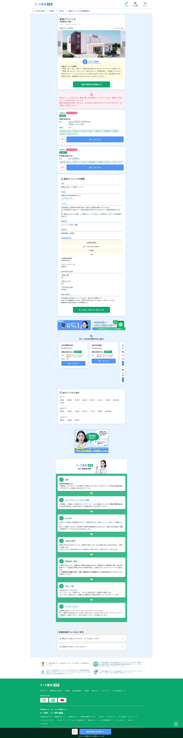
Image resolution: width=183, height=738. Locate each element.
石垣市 (61, 11)
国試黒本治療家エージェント (88, 716)
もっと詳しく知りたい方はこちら (91, 310)
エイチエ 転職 (121, 716)
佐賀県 (77, 400)
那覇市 (62, 420)
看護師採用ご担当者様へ (56, 690)
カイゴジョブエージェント (47, 720)
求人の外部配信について (119, 690)
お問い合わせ (94, 690)
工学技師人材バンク (73, 716)
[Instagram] (44, 700)
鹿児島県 (116, 400)
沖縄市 (69, 420)
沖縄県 (51, 11)
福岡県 (69, 400)
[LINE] (53, 700)
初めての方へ (43, 690)
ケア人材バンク (61, 720)
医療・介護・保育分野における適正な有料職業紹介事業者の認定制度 (120, 663)
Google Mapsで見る (67, 199)
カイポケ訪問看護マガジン (107, 720)
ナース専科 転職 (38, 11)
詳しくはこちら (95, 139)
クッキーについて (105, 690)
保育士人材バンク (92, 720)
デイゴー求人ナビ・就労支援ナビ (76, 720)
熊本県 (92, 400)
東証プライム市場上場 (81, 663)
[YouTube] (62, 700)
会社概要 (86, 690)
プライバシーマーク (136, 671)
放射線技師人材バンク (46, 716)
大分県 (100, 400)
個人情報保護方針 (77, 690)
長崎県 (85, 400)
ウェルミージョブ (132, 716)
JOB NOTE (101, 716)
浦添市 (77, 420)
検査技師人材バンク (60, 716)
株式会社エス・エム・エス (67, 663)
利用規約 (67, 690)
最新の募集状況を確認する (91, 84)
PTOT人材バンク (111, 716)
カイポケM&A (44, 723)
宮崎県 (107, 400)
